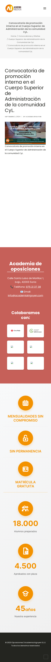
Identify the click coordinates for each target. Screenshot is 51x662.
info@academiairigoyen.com (25, 295)
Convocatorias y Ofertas (29, 36)
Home (13, 36)
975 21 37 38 (33, 286)
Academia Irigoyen (33, 117)
